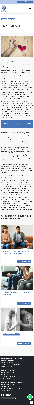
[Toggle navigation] (30, 8)
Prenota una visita (24, 2)
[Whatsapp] (6, 2)
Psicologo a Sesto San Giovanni (11, 359)
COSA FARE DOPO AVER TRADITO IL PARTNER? (16, 293)
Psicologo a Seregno (8, 370)
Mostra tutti (29, 351)
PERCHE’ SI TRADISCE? (11, 334)
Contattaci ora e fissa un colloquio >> (17, 124)
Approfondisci (24, 262)
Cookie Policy (13, 398)
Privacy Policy (5, 398)
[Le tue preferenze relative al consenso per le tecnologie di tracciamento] (31, 402)
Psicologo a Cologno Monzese (11, 382)
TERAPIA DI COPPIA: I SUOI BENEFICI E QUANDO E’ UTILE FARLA (16, 252)
